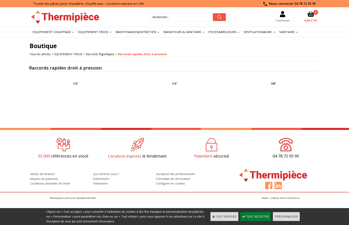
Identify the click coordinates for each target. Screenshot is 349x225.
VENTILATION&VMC (258, 32)
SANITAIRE (287, 32)
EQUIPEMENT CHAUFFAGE (52, 32)
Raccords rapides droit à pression (142, 54)
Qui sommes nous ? (106, 174)
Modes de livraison (42, 174)
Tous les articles (40, 54)
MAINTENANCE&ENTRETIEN (136, 32)
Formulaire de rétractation (173, 179)
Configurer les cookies (170, 183)
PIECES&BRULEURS (222, 32)
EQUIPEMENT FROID (93, 32)
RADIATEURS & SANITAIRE (182, 32)
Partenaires (100, 183)
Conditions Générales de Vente (50, 183)
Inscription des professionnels (175, 174)
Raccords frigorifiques (100, 54)
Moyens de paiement (44, 179)
